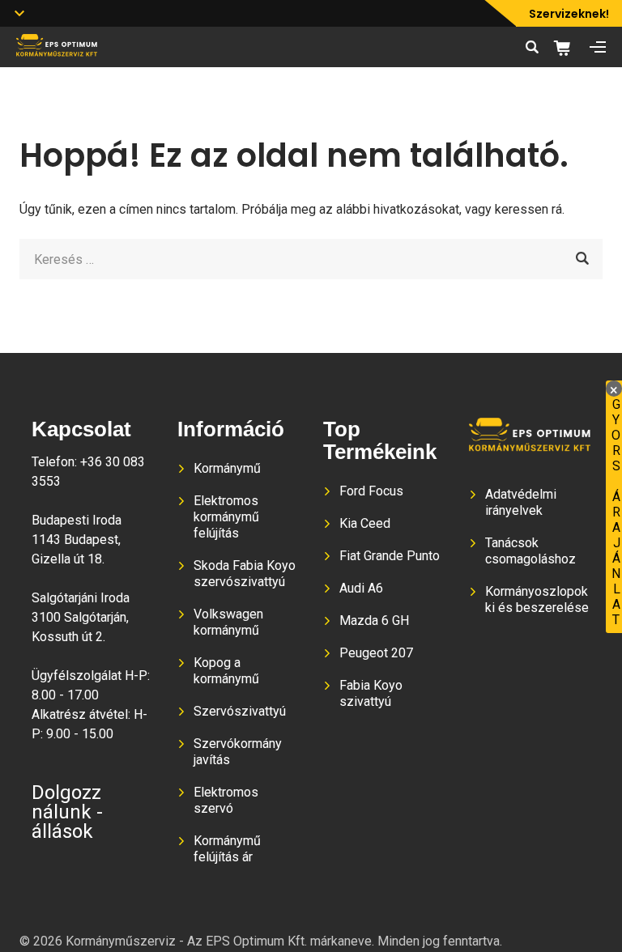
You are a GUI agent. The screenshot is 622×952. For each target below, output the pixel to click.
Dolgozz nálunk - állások (67, 812)
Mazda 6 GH (374, 620)
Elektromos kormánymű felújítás (226, 517)
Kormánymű (227, 468)
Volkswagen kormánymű (228, 622)
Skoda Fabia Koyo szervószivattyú (245, 573)
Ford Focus (371, 491)
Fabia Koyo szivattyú (371, 693)
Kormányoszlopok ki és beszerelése (537, 599)
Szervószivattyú (240, 711)
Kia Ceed (364, 523)
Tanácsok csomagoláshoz (530, 551)
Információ (230, 429)
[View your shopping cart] (568, 48)
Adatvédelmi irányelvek (520, 502)
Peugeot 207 (376, 653)
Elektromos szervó (226, 800)
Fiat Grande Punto (389, 555)
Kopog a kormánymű (226, 670)
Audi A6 (361, 588)
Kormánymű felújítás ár (227, 849)
